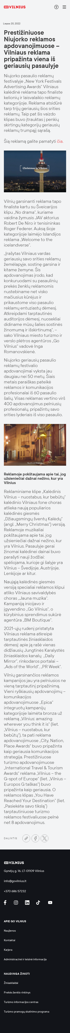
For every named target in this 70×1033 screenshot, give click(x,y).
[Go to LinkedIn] (28, 902)
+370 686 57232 (15, 891)
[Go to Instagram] (16, 902)
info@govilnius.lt (15, 881)
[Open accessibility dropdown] (56, 7)
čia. (60, 141)
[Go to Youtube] (50, 902)
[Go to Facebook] (35, 838)
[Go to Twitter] (44, 838)
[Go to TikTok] (39, 902)
